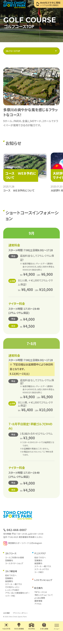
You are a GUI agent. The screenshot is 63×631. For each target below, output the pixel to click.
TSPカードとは (40, 592)
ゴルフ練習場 (11, 571)
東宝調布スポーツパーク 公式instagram (25, 543)
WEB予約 (31, 628)
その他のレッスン (12, 587)
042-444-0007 (17, 530)
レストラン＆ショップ (43, 580)
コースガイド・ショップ (14, 563)
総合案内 (38, 587)
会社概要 (6, 613)
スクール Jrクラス (41, 569)
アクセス (38, 603)
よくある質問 (39, 597)
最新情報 (38, 600)
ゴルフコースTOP (12, 50)
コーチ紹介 (39, 572)
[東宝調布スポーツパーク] (14, 5)
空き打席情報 (19, 628)
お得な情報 (44, 628)
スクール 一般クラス (13, 584)
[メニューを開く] (56, 625)
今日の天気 (6, 628)
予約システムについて (43, 595)
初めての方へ (11, 575)
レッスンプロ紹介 (12, 589)
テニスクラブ (40, 553)
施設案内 (9, 581)
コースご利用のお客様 (14, 557)
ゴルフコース (10, 553)
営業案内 (9, 560)
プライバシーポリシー (20, 613)
